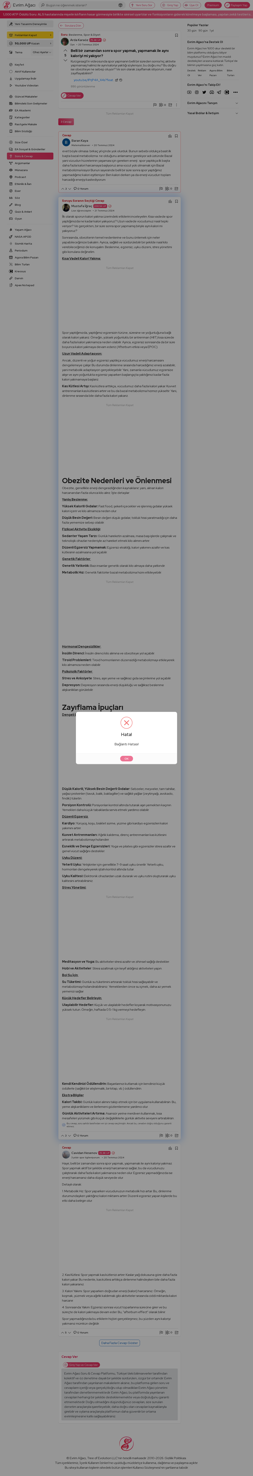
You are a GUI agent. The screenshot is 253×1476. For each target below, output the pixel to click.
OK (127, 758)
